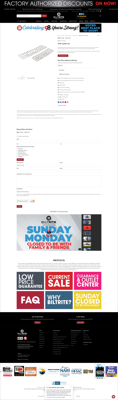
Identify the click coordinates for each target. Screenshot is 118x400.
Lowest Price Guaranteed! (64, 87)
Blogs (84, 332)
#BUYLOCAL (61, 82)
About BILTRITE (56, 330)
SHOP (40, 330)
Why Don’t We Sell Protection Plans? (60, 347)
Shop (63, 35)
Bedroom (41, 334)
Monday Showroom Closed (24, 348)
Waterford (29, 389)
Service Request (74, 341)
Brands (40, 347)
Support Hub (73, 343)
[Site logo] (59, 16)
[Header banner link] (59, 5)
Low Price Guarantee (57, 341)
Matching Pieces (21, 151)
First (17, 144)
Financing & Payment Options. (65, 89)
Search (44, 15)
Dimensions (20, 148)
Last (61, 144)
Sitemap (78, 396)
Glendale (88, 389)
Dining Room (41, 337)
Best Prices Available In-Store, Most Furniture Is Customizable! (71, 78)
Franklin (84, 389)
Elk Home (63, 40)
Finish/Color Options (22, 153)
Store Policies (73, 337)
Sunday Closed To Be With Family (59, 337)
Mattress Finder (86, 337)
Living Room (41, 332)
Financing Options (74, 334)
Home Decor (68, 35)
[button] (58, 102)
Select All (20, 159)
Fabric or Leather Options (23, 155)
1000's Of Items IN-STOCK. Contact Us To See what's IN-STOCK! (72, 92)
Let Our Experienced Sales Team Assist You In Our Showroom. (71, 80)
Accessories (75, 35)
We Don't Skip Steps (57, 349)
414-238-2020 (92, 11)
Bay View (80, 389)
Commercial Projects (57, 351)
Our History (55, 334)
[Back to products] (98, 35)
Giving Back (85, 344)
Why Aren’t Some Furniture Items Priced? (61, 345)
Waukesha (34, 389)
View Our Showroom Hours (24, 344)
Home (59, 35)
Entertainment (42, 339)
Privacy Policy (41, 396)
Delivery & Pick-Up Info (75, 332)
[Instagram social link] (98, 11)
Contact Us (73, 339)
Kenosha (93, 389)
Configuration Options (22, 150)
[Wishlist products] (100, 16)
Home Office (41, 341)
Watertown (74, 389)
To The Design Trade (57, 353)
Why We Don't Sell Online (58, 343)
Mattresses (41, 345)
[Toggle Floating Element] (113, 396)
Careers (72, 345)
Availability (20, 156)
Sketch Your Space (86, 339)
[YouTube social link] (100, 11)
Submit (19, 206)
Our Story (55, 332)
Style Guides (85, 334)
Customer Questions (76, 330)
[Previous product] (97, 35)
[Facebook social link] (97, 11)
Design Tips (86, 330)
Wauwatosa (39, 389)
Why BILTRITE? (62, 85)
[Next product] (100, 35)
